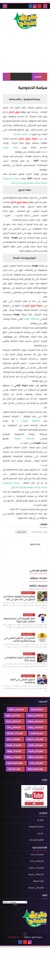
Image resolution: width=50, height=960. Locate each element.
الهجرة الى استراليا (35, 739)
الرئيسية (38, 76)
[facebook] (30, 6)
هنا (21, 443)
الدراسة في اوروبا (13, 715)
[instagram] (35, 6)
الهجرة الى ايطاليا (35, 757)
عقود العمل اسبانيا (15, 763)
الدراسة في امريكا (35, 715)
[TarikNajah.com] (25, 21)
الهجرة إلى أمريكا (14, 745)
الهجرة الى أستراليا (15, 733)
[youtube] (39, 6)
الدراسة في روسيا (35, 727)
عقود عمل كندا (14, 769)
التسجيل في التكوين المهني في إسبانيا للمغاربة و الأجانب (19, 639)
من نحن (40, 833)
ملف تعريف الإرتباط (23, 134)
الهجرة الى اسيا (13, 739)
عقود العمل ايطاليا (35, 769)
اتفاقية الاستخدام (36, 840)
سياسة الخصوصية (36, 826)
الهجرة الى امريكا (35, 751)
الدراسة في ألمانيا (16, 709)
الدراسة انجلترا (37, 709)
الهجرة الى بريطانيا (13, 757)
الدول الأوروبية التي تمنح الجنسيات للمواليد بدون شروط (19, 619)
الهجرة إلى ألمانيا (36, 745)
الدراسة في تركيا (13, 721)
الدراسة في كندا (14, 727)
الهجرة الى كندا (36, 763)
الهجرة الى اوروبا (14, 751)
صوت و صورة (38, 881)
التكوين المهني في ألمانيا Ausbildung (22, 680)
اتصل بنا (40, 820)
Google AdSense (31, 319)
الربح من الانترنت (36, 733)
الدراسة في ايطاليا (35, 721)
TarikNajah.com (14, 937)
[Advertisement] (25, 54)
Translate (22, 905)
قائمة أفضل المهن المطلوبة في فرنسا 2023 (19, 658)
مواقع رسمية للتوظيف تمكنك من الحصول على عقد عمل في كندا (19, 597)
